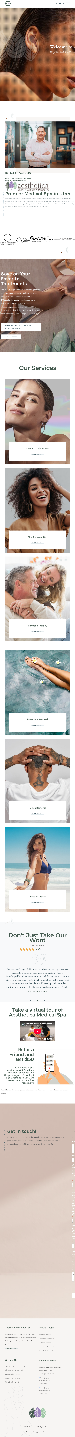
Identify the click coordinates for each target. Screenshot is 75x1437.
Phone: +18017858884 (12, 1378)
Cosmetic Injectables (46, 1338)
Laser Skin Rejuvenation (47, 1347)
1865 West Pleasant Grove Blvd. (16, 1367)
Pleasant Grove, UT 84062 (14, 1370)
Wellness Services (45, 1343)
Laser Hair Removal (46, 1351)
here (47, 1432)
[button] (28, 1000)
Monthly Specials (45, 1334)
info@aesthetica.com (12, 1374)
